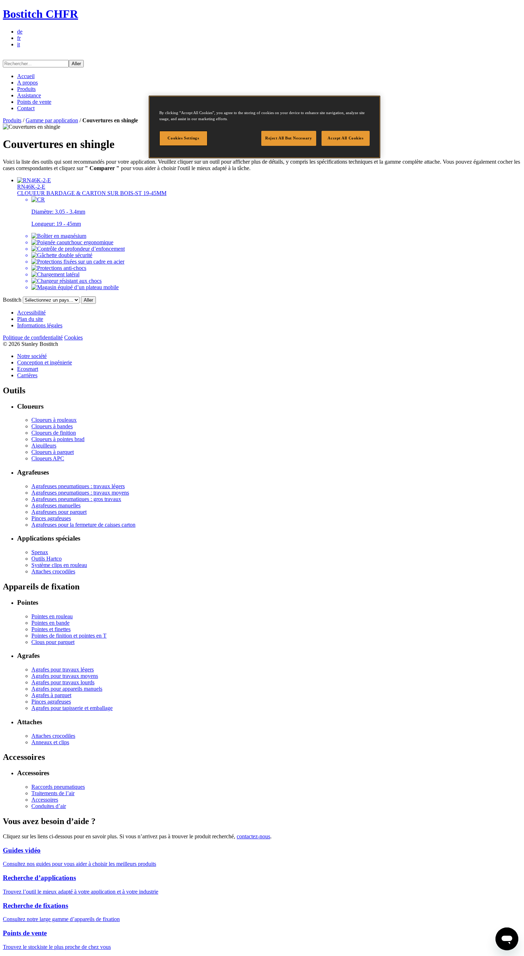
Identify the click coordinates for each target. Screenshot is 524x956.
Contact (26, 108)
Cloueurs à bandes (52, 426)
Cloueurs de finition (53, 433)
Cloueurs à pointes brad (57, 439)
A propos (27, 83)
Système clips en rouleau (59, 565)
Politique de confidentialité (33, 337)
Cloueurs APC (47, 458)
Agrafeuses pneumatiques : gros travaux (76, 499)
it (18, 44)
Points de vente (34, 102)
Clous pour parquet (53, 642)
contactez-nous (253, 836)
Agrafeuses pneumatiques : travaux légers (78, 486)
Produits (26, 89)
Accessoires (44, 800)
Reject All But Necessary (288, 138)
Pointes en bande (50, 623)
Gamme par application (52, 120)
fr (19, 38)
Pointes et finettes (51, 629)
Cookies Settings (183, 138)
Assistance (29, 95)
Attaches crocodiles (53, 571)
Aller (76, 63)
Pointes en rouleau (52, 616)
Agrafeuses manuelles (56, 505)
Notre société (32, 356)
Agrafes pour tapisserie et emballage (72, 708)
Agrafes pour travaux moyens (64, 676)
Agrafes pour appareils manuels (66, 689)
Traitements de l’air (53, 793)
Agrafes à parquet (51, 695)
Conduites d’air (48, 806)
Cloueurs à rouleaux (54, 420)
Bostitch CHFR (40, 13)
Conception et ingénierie (44, 362)
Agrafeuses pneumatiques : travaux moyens (80, 493)
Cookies (73, 337)
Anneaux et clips (50, 742)
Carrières (27, 375)
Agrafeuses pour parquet (59, 512)
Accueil (26, 76)
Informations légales (39, 325)
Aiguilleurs (43, 446)
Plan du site (30, 319)
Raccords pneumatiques (58, 787)
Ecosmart (27, 369)
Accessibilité (31, 313)
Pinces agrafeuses (51, 518)
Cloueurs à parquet (52, 452)
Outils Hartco (46, 559)
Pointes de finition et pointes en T (69, 636)
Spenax (39, 552)
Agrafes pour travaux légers (62, 669)
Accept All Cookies (345, 138)
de (19, 32)
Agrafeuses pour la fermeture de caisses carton (83, 525)
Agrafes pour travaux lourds (62, 682)
